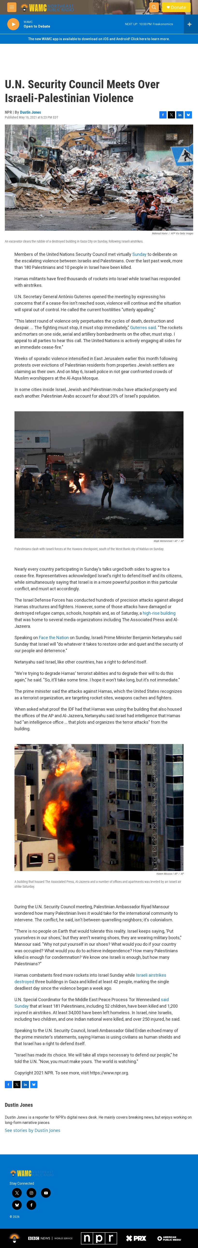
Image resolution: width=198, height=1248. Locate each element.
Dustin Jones (30, 112)
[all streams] (191, 24)
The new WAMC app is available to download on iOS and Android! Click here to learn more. (99, 39)
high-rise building (159, 613)
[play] (13, 24)
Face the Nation (54, 637)
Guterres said (143, 327)
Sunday (139, 254)
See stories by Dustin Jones (32, 1130)
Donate (178, 7)
